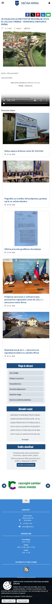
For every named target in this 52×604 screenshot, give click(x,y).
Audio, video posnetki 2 (10, 73)
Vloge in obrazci (25, 366)
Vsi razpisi (25, 439)
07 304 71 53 (27, 523)
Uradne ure (26, 533)
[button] (4, 486)
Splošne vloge (15, 394)
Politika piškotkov (26, 596)
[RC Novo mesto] (24, 485)
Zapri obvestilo (23, 601)
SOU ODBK (14, 373)
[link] (27, 15)
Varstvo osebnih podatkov (20, 400)
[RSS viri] (26, 572)
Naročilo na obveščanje (26, 465)
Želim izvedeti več (8, 601)
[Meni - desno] (49, 2)
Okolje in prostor (17, 378)
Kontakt (26, 509)
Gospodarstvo (15, 384)
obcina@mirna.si (27, 527)
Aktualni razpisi (25, 409)
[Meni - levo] (2, 2)
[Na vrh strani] (26, 501)
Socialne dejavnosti (18, 389)
